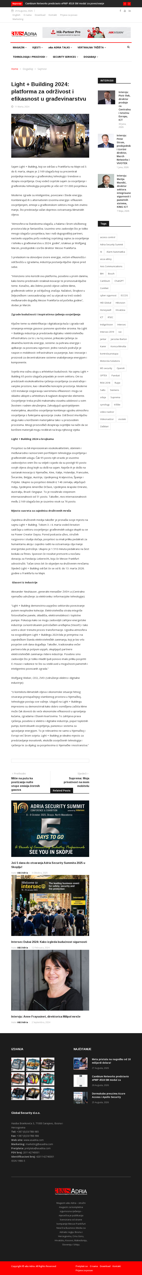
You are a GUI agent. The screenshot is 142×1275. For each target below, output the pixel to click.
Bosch (111, 273)
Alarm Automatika (115, 251)
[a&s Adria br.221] (18, 1084)
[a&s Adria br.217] (32, 1099)
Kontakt (53, 14)
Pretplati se (82, 1266)
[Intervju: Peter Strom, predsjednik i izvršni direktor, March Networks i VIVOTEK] (106, 141)
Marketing (18, 19)
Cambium (105, 280)
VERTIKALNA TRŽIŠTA (91, 47)
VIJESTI (36, 47)
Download (40, 14)
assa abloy (106, 259)
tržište (117, 404)
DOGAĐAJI (90, 56)
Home (14, 69)
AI (101, 251)
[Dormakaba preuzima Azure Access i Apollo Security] (81, 1098)
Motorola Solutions (110, 360)
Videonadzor (107, 419)
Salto (102, 390)
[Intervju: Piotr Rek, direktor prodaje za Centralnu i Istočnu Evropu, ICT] (107, 98)
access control (107, 237)
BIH (102, 273)
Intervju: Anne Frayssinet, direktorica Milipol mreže (46, 1016)
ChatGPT (119, 280)
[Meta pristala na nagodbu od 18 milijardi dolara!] (81, 1064)
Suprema (115, 397)
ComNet (104, 288)
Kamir (103, 346)
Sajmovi (42, 69)
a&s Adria (22, 872)
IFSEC (110, 317)
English (16, 14)
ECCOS (124, 295)
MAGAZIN (19, 47)
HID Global (105, 302)
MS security (106, 368)
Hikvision (120, 302)
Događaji (28, 69)
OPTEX (103, 375)
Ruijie (117, 382)
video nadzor (107, 411)
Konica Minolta (118, 346)
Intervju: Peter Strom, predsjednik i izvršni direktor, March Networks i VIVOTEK (124, 149)
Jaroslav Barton (119, 339)
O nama (28, 14)
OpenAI (121, 368)
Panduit (116, 375)
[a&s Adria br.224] (18, 1070)
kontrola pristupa (109, 353)
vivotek (122, 419)
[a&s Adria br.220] (32, 1084)
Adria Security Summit (111, 244)
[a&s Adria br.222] (47, 1070)
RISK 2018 (105, 382)
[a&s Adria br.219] (47, 1084)
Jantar (103, 339)
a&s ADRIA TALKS (59, 47)
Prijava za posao (68, 14)
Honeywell (105, 310)
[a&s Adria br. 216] (47, 1099)
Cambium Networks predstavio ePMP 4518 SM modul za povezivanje (64, 3)
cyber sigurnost (108, 295)
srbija (103, 397)
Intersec (121, 324)
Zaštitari (104, 426)
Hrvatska (120, 310)
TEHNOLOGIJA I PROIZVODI (29, 56)
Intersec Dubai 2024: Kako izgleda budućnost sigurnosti (49, 941)
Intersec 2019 (107, 331)
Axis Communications (111, 266)
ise (120, 331)
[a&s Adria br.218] (18, 1099)
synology (105, 404)
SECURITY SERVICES (65, 56)
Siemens (114, 390)
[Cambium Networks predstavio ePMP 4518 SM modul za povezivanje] (81, 1081)
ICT (101, 317)
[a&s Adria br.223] (32, 1070)
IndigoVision (106, 324)
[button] (125, 4)
